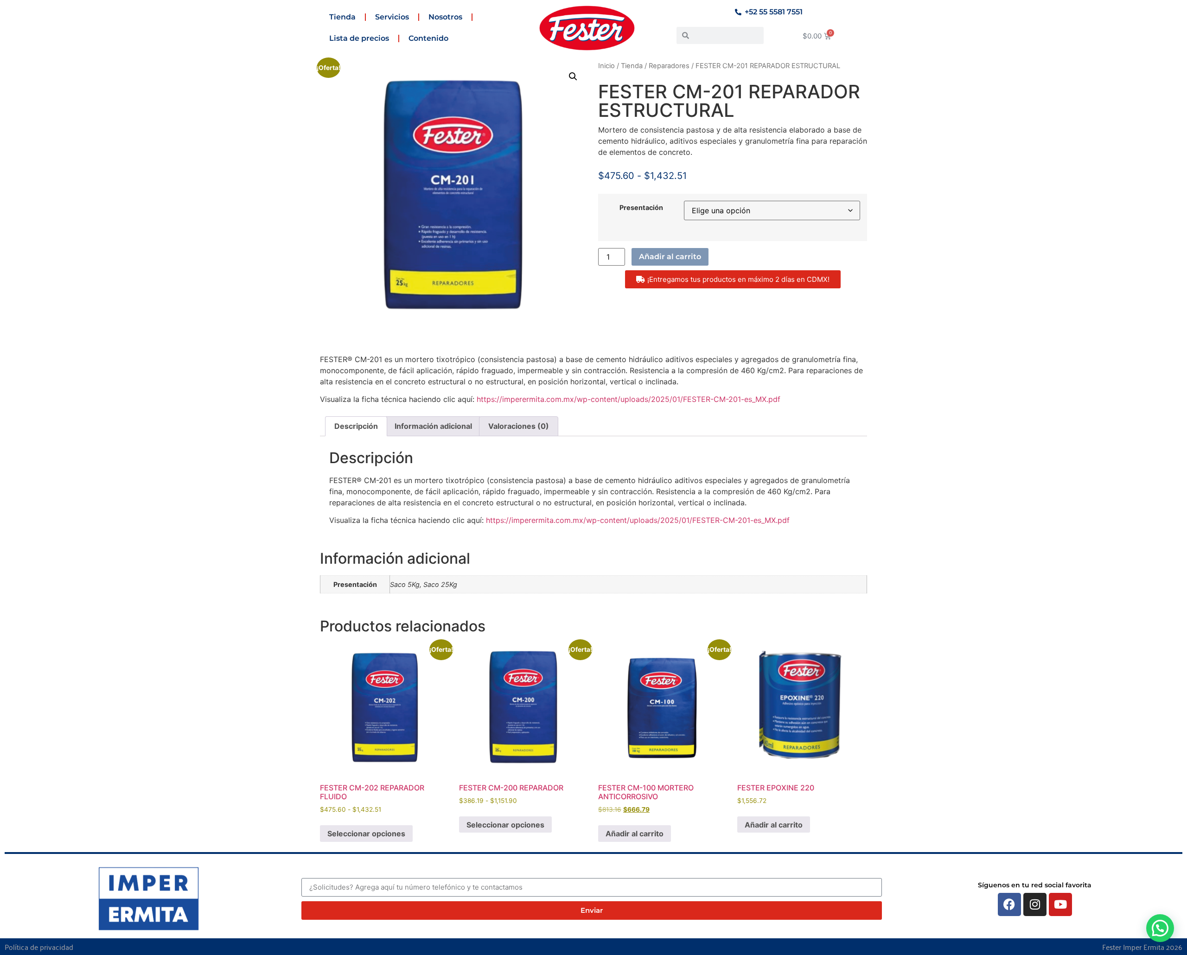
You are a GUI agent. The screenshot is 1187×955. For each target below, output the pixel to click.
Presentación (641, 207)
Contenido (428, 38)
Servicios (392, 17)
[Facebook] (1009, 904)
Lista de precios (359, 38)
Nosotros (445, 17)
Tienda (342, 17)
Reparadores (669, 66)
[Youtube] (1060, 904)
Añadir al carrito (670, 256)
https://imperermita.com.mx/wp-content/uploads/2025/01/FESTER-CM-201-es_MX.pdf (628, 399)
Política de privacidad (39, 946)
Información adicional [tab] (433, 426)
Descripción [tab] (356, 426)
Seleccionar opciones (366, 833)
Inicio (606, 66)
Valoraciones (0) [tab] (518, 426)
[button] (573, 76)
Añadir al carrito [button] (635, 833)
